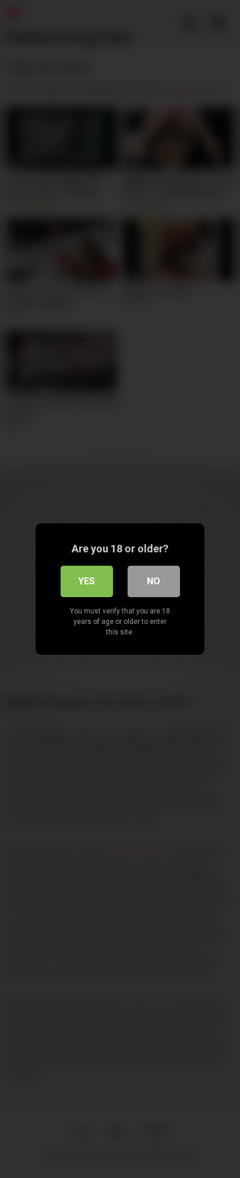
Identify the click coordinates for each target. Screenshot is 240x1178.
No (153, 581)
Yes (86, 581)
